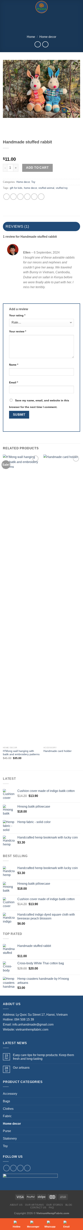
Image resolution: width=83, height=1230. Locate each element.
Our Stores (54, 1205)
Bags (6, 1101)
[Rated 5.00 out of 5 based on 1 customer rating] (41, 153)
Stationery (10, 1138)
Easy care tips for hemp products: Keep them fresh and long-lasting (43, 1056)
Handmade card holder (57, 751)
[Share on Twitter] (20, 196)
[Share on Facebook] (13, 196)
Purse (7, 1131)
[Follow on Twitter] (20, 1168)
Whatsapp (49, 1226)
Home (31, 36)
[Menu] (5, 7)
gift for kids (16, 187)
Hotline (16, 1226)
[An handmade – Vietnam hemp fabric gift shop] (41, 7)
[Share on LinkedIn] (41, 196)
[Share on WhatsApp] (6, 196)
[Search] (65, 7)
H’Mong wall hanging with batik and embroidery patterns (21, 753)
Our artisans (21, 1067)
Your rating (17, 315)
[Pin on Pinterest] (34, 196)
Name (13, 364)
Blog (68, 1205)
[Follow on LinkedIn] (27, 1168)
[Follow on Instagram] (13, 1168)
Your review (17, 331)
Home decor (47, 36)
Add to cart (37, 167)
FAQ (51, 1207)
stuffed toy (62, 187)
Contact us (38, 1207)
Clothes (8, 1108)
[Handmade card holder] (61, 599)
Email (13, 382)
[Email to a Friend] (27, 196)
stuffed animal (46, 187)
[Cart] (78, 7)
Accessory (10, 1093)
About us (16, 1205)
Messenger (33, 1226)
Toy (33, 181)
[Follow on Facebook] (6, 1168)
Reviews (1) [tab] (17, 226)
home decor (30, 187)
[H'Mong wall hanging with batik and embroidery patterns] (21, 599)
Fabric (7, 1116)
